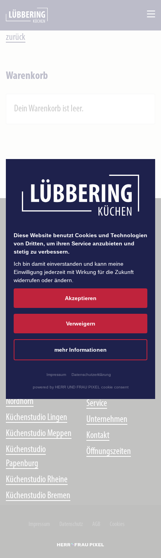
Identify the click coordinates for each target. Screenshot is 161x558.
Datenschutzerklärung (91, 374)
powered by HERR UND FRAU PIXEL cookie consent (81, 387)
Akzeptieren (81, 298)
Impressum (56, 374)
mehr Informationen (80, 350)
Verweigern (80, 323)
